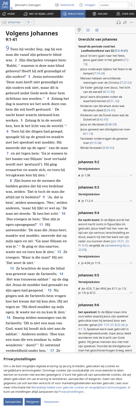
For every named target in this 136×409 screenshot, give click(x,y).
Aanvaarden (13, 402)
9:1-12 (88, 134)
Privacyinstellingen (71, 392)
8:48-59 (111, 124)
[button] (39, 14)
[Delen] (125, 22)
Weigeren (32, 402)
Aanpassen (51, 402)
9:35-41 (108, 148)
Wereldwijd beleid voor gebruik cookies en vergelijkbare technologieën (79, 387)
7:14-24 (99, 73)
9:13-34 (95, 143)
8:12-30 (109, 92)
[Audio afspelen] (118, 22)
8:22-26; (119, 325)
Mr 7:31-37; (106, 325)
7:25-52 (126, 83)
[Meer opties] (131, 22)
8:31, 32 (113, 101)
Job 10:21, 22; (120, 241)
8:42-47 (102, 119)
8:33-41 (109, 110)
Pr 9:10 (82, 245)
